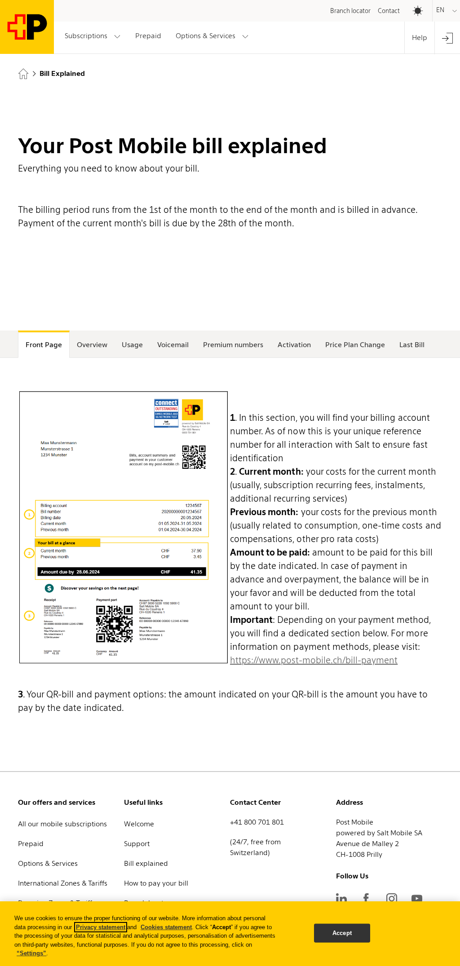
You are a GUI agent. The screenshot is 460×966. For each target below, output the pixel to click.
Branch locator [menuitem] (350, 10)
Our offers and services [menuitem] (56, 802)
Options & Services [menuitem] (48, 863)
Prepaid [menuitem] (31, 843)
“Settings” (31, 953)
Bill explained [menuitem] (146, 863)
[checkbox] (413, 10)
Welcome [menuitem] (139, 824)
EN (440, 9)
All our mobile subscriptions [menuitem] (62, 824)
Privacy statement (100, 927)
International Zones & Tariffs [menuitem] (62, 883)
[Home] (23, 73)
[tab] (44, 344)
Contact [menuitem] (389, 10)
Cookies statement (166, 927)
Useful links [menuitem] (143, 802)
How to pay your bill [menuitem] (156, 883)
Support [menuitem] (137, 843)
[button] (93, 36)
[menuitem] (447, 38)
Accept (342, 933)
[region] (230, 933)
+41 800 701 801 (257, 822)
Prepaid (148, 35)
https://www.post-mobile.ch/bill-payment (314, 660)
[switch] (406, 8)
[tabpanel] (230, 562)
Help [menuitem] (419, 37)
